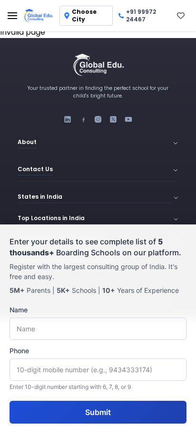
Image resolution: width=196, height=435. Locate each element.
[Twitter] (113, 119)
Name (19, 310)
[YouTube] (128, 119)
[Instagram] (98, 119)
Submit (98, 412)
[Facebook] (82, 119)
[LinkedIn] (67, 119)
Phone (19, 351)
